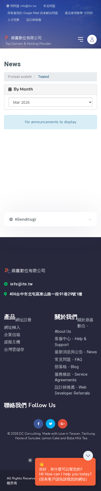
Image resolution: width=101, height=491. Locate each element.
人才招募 (13, 20)
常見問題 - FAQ (68, 359)
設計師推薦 (33, 20)
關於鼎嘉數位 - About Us (74, 325)
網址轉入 (12, 327)
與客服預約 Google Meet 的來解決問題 (33, 13)
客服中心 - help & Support (70, 341)
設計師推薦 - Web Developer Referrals (72, 390)
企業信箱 (12, 335)
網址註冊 (23, 320)
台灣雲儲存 (14, 349)
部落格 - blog (67, 367)
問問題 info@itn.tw (23, 6)
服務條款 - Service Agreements (71, 377)
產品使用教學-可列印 (79, 13)
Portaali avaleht (20, 76)
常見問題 (49, 6)
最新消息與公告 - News (76, 352)
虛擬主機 (12, 342)
